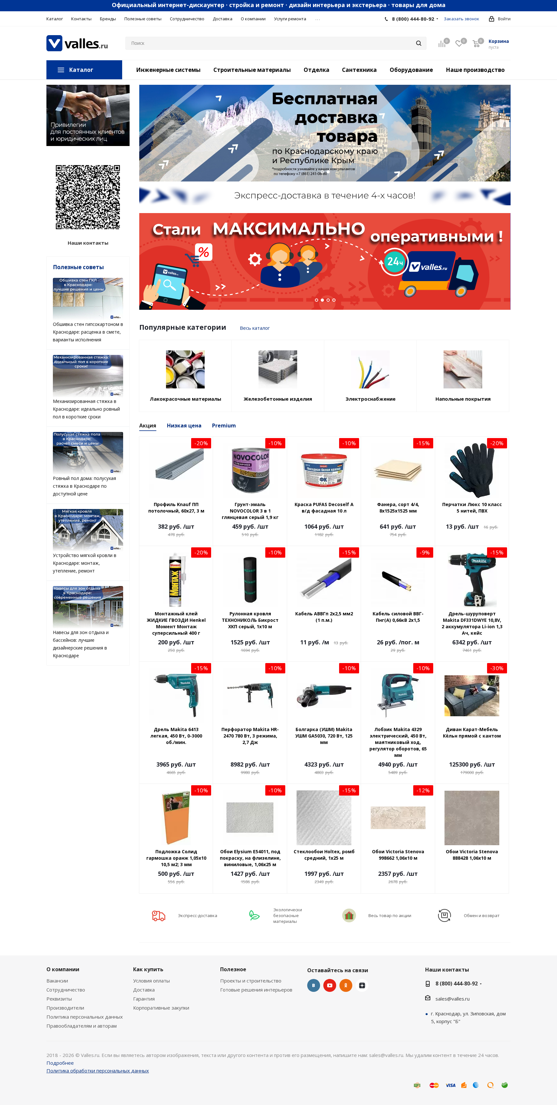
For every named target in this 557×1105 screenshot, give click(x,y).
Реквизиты (59, 998)
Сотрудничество (65, 989)
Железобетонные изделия (278, 399)
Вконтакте (313, 985)
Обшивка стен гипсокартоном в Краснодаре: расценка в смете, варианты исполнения (88, 332)
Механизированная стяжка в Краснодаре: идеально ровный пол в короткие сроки (86, 409)
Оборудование (411, 69)
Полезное (233, 969)
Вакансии (57, 980)
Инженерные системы (168, 69)
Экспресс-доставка (197, 915)
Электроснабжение (371, 399)
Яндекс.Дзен (362, 985)
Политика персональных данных (84, 1016)
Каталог (81, 69)
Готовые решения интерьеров (256, 989)
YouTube (329, 985)
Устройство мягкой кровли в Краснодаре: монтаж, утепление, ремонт (84, 563)
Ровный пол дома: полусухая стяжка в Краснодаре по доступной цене (84, 486)
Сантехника (359, 69)
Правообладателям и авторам (81, 1025)
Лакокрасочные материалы (185, 399)
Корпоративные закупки (161, 1007)
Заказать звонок (461, 19)
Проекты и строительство (250, 980)
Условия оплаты (151, 980)
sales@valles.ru (452, 998)
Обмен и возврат (482, 915)
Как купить (148, 969)
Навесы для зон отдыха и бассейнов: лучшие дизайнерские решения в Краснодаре (81, 644)
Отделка (316, 69)
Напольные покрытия (463, 399)
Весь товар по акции (389, 915)
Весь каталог (255, 328)
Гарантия (144, 998)
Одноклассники (345, 985)
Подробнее (60, 1063)
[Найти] (418, 43)
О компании (62, 969)
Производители (65, 1007)
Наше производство (475, 69)
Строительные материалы (252, 69)
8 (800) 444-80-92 (413, 18)
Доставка (144, 989)
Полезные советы (78, 267)
